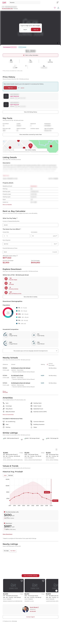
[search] (24, 2)
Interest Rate (6, 232)
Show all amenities (8, 414)
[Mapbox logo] (6, 577)
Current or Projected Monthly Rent (11, 221)
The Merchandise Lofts (7, 8)
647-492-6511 (33, 611)
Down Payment (6, 240)
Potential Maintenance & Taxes (10, 248)
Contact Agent (30, 617)
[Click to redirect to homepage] (4, 2)
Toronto (16, 8)
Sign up (36, 29)
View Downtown (7, 534)
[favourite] (54, 8)
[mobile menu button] (58, 2)
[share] (58, 8)
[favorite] (21, 440)
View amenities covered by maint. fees (30, 134)
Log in (25, 29)
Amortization (34, 232)
